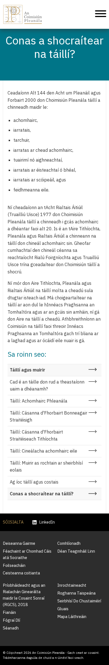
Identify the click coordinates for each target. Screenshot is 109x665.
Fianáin (9, 612)
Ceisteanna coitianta (21, 573)
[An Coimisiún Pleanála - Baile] (23, 14)
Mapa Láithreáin (71, 616)
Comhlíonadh (68, 543)
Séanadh (11, 628)
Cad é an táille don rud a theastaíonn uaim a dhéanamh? (47, 385)
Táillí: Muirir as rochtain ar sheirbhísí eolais (46, 466)
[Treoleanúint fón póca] (100, 14)
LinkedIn (47, 522)
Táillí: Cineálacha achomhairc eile (43, 451)
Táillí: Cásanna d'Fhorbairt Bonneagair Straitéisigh (48, 416)
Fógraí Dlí (11, 620)
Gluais (62, 608)
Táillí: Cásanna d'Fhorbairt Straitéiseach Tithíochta (36, 435)
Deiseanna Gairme (19, 543)
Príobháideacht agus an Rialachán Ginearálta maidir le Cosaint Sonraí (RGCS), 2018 (24, 595)
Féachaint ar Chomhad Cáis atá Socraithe (27, 554)
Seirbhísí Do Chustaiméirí (79, 601)
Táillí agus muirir (27, 370)
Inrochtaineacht (71, 585)
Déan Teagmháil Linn (76, 551)
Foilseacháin (14, 565)
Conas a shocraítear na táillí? (42, 493)
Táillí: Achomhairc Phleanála (38, 401)
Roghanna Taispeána (76, 593)
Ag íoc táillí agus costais (34, 482)
